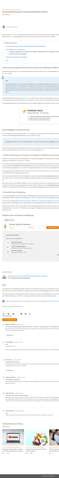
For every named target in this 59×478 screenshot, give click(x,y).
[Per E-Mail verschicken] (21, 314)
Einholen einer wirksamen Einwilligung (16, 57)
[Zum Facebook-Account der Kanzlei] (25, 314)
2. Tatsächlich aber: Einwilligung (17, 54)
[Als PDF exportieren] (8, 314)
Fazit (7, 60)
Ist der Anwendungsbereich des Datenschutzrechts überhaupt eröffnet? (25, 46)
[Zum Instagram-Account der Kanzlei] (29, 314)
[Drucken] (13, 314)
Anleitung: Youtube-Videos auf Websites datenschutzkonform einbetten (27, 276)
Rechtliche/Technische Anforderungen (11, 9)
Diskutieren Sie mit (10, 319)
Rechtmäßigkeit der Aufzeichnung (15, 49)
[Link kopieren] (3, 314)
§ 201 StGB (19, 296)
